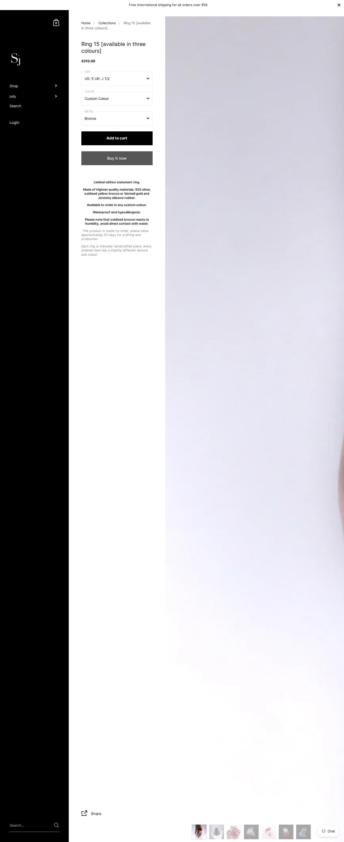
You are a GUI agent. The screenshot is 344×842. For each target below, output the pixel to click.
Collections (107, 23)
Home (86, 23)
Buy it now (116, 158)
